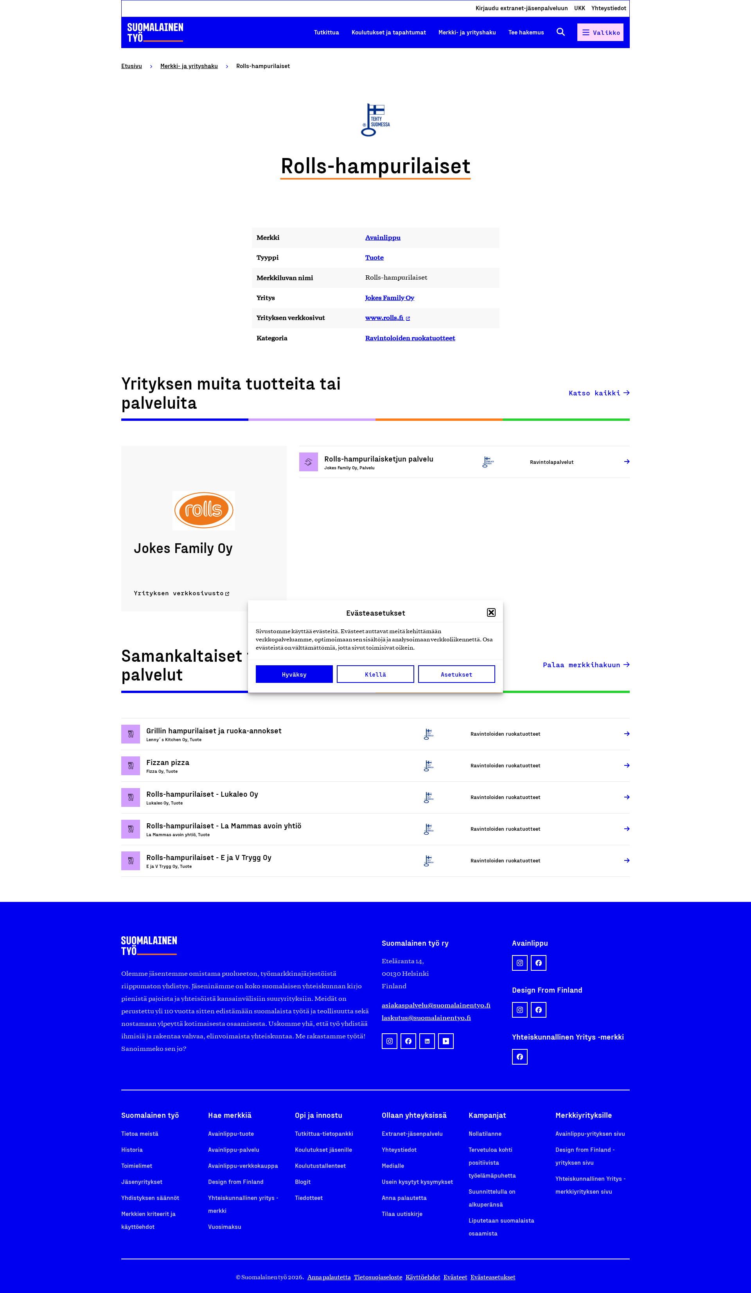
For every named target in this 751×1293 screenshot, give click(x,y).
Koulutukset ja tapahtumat (389, 32)
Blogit (303, 1181)
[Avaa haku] (560, 32)
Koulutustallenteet (320, 1165)
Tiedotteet (309, 1197)
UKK (579, 7)
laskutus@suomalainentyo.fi (426, 1017)
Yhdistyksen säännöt (150, 1197)
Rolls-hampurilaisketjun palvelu (378, 458)
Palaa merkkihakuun (581, 664)
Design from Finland (236, 1181)
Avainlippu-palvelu (233, 1149)
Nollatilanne (485, 1133)
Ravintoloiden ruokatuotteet (410, 338)
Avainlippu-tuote (231, 1133)
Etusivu (131, 65)
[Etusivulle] (155, 32)
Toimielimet (136, 1165)
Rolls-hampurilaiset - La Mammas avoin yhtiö (224, 825)
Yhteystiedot (608, 7)
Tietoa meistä (139, 1133)
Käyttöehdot (423, 1277)
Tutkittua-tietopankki (324, 1133)
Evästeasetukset (493, 1277)
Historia (132, 1149)
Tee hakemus (526, 32)
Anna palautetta (404, 1197)
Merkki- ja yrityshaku (467, 32)
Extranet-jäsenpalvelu (412, 1133)
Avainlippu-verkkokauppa (243, 1165)
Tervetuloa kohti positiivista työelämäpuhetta (492, 1162)
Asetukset (457, 674)
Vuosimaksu (224, 1226)
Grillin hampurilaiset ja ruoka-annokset (214, 730)
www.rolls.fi (384, 317)
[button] (491, 612)
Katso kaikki (594, 392)
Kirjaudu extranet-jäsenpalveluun (522, 7)
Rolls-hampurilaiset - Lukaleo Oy (202, 793)
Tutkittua (326, 32)
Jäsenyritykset (141, 1181)
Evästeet (455, 1277)
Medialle (393, 1165)
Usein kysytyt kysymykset (417, 1181)
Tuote (374, 257)
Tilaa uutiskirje (402, 1213)
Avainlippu (383, 237)
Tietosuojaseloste (378, 1277)
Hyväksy (294, 674)
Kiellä (375, 674)
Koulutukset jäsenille (323, 1149)
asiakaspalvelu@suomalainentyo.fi (436, 1005)
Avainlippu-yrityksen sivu (590, 1133)
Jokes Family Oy (389, 297)
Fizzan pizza (167, 762)
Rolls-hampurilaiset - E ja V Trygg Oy (208, 857)
